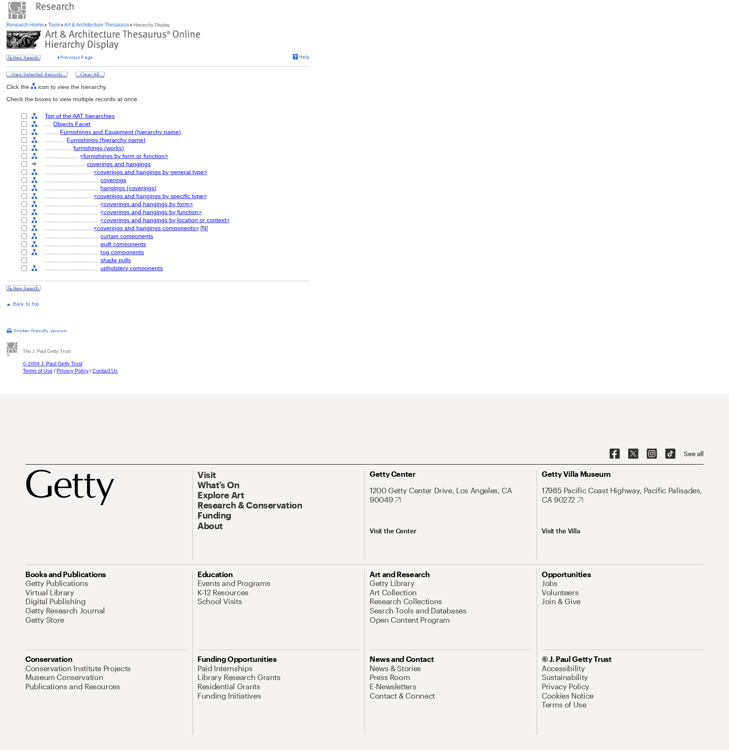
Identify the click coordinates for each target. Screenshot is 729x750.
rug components (122, 252)
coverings (113, 180)
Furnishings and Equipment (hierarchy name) (120, 132)
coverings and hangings (119, 164)
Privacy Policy (73, 371)
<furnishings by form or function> (124, 156)
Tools (54, 25)
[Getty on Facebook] (615, 454)
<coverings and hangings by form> (146, 204)
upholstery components (131, 268)
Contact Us (105, 371)
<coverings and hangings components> (146, 228)
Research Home (25, 25)
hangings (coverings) (128, 188)
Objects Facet (71, 124)
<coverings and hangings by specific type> (150, 196)
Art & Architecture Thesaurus (96, 25)
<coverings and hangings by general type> (150, 172)
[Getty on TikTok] (670, 454)
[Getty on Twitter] (633, 454)
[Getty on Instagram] (652, 454)
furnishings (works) (98, 148)
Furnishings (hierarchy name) (106, 140)
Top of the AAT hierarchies (80, 116)
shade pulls (115, 260)
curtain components (126, 236)
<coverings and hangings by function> (151, 212)
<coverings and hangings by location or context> (165, 220)
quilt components (123, 244)
